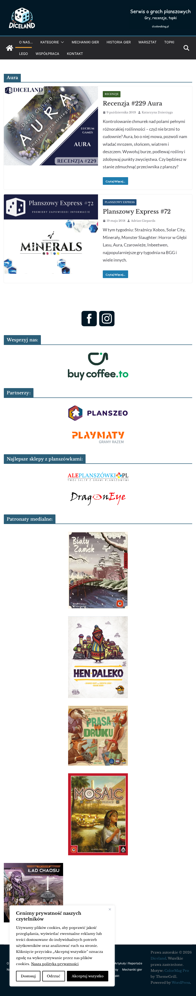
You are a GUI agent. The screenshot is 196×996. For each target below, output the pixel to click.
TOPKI (169, 42)
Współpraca (47, 54)
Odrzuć (53, 976)
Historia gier (119, 42)
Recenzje (112, 94)
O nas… (26, 42)
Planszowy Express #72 (137, 211)
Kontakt (75, 54)
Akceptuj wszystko (87, 976)
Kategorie (49, 42)
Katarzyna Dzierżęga (157, 112)
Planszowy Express (120, 202)
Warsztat (147, 42)
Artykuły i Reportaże (128, 963)
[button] (61, 42)
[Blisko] (110, 909)
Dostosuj (28, 976)
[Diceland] (9, 48)
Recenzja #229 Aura (132, 103)
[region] (62, 945)
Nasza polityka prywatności (55, 964)
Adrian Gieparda (143, 220)
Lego (23, 54)
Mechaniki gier (85, 42)
